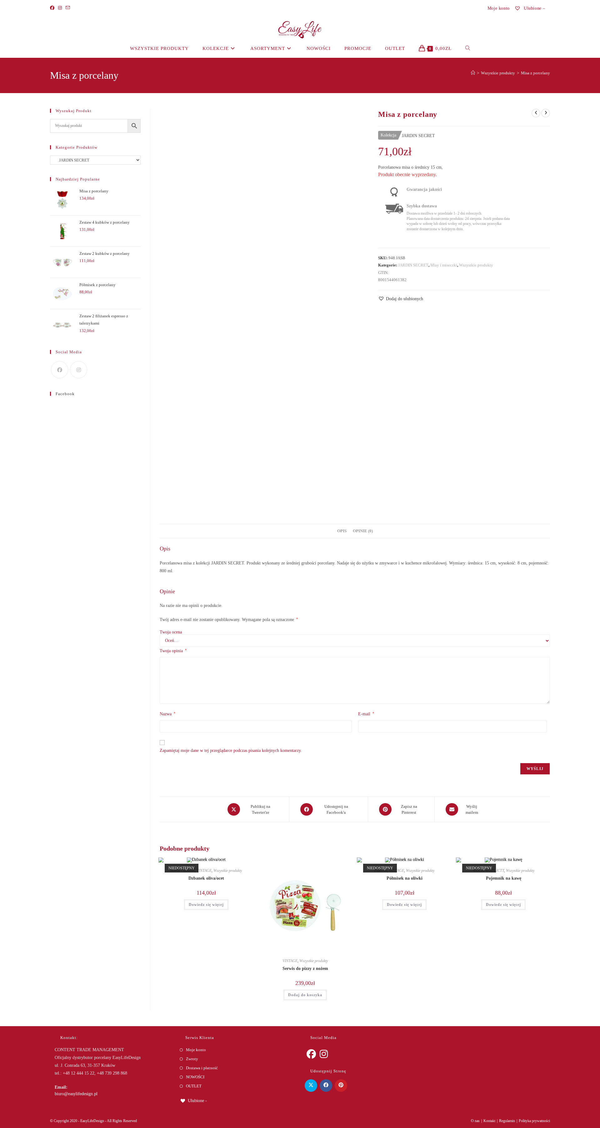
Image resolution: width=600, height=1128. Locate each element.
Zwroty (192, 1058)
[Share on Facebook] (326, 1085)
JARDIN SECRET (413, 265)
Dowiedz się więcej (206, 904)
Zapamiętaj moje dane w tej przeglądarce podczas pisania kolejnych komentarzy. (231, 750)
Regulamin (507, 1121)
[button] (400, 299)
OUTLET (194, 1086)
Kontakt (489, 1121)
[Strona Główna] (473, 73)
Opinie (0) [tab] (363, 531)
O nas (475, 1121)
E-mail (366, 713)
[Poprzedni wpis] (536, 113)
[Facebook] (53, 8)
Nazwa (167, 713)
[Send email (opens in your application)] (68, 8)
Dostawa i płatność (202, 1068)
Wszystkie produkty (476, 265)
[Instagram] (60, 8)
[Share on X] (311, 1085)
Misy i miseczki (443, 265)
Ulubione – (533, 8)
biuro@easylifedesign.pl (76, 1093)
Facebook (65, 393)
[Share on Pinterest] (341, 1085)
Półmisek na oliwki (404, 878)
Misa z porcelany (535, 73)
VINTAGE (204, 870)
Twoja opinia (173, 650)
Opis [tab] (342, 531)
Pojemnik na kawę (503, 878)
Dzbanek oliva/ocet (206, 878)
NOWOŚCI (195, 1077)
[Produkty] (545, 113)
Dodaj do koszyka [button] (305, 995)
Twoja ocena (171, 632)
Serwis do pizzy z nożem (305, 968)
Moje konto (499, 8)
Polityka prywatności (534, 1121)
